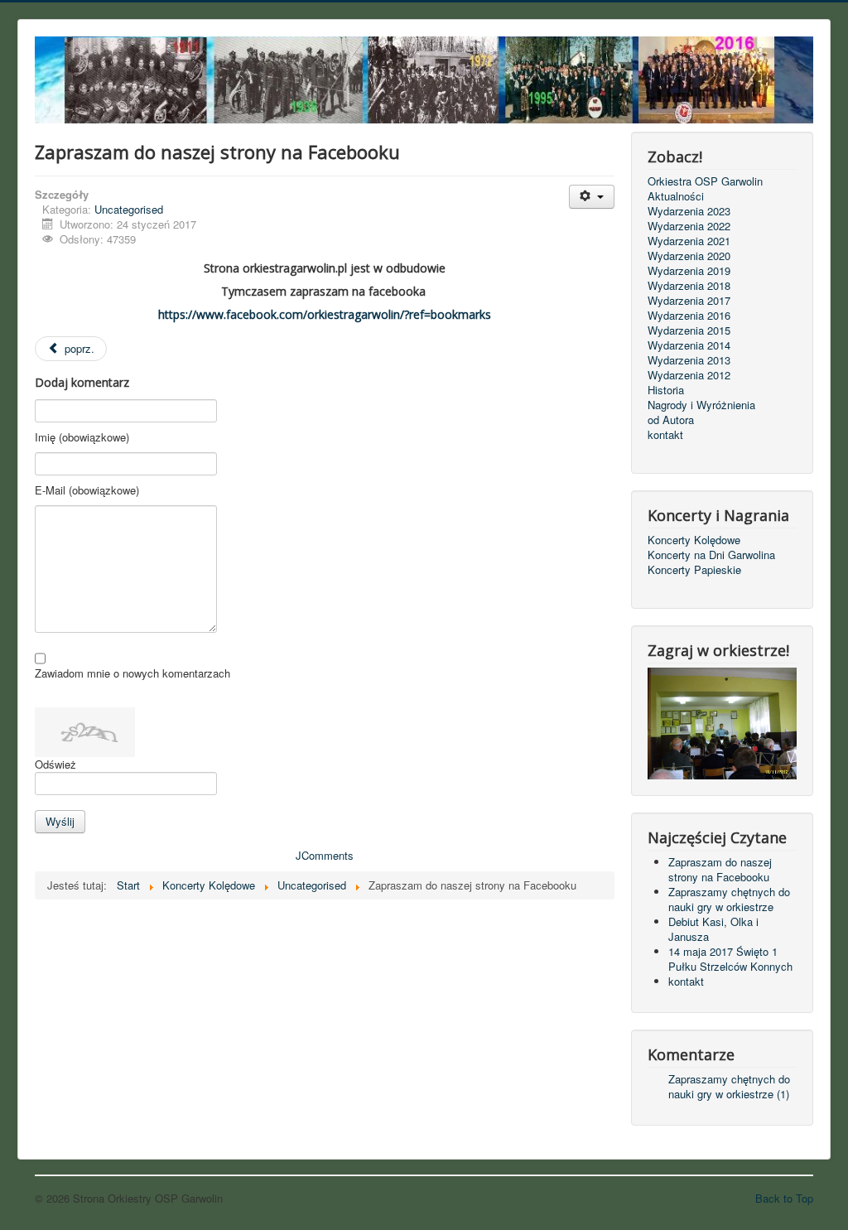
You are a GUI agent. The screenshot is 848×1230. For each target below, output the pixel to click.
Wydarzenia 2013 (689, 360)
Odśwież (55, 764)
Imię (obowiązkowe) (82, 437)
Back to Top (784, 1198)
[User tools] (591, 197)
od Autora (671, 419)
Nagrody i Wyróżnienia (701, 405)
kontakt (665, 434)
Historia (666, 390)
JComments (325, 855)
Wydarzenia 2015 (689, 330)
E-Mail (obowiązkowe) (87, 490)
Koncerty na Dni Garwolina (711, 554)
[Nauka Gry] (722, 722)
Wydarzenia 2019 (689, 270)
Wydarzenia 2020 (689, 255)
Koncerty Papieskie (694, 569)
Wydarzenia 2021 (689, 241)
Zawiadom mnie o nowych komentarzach (132, 673)
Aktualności (676, 196)
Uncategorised (128, 209)
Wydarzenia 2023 (689, 211)
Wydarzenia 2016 (689, 315)
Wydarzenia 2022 (689, 226)
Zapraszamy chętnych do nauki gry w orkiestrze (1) (729, 1086)
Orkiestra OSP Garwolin (705, 181)
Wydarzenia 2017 (689, 300)
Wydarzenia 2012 (689, 375)
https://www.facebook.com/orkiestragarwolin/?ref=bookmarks (324, 314)
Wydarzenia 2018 (689, 285)
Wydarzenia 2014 (689, 345)
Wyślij (60, 821)
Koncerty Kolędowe (694, 540)
